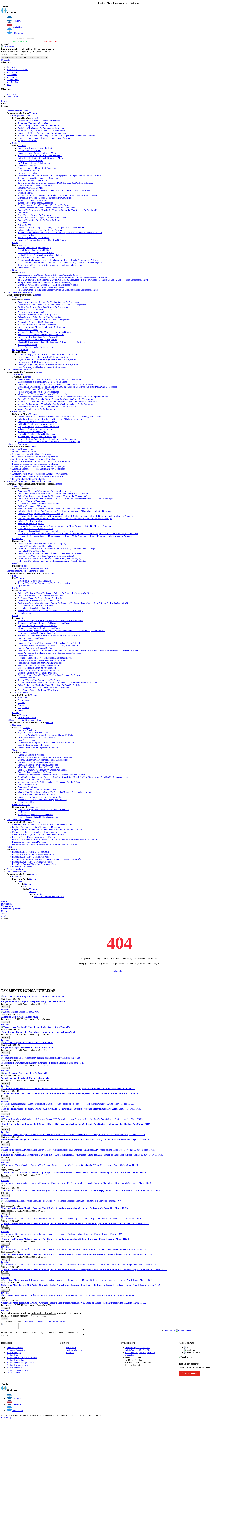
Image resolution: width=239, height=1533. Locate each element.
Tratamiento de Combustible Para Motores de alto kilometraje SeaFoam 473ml (38, 1032)
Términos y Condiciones (34, 1322)
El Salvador (17, 33)
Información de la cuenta (17, 69)
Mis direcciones (13, 72)
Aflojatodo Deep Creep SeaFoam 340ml (19, 1017)
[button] (119, 11)
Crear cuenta (12, 96)
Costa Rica (17, 27)
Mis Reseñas (12, 82)
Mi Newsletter (13, 79)
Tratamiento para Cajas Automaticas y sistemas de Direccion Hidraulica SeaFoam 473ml (42, 1063)
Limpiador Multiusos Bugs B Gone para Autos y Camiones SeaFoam (33, 1001)
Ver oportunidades (189, 1373)
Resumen (11, 67)
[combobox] (14, 54)
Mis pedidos (12, 74)
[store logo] (7, 46)
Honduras (16, 21)
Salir (9, 84)
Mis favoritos (12, 77)
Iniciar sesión (12, 94)
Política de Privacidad (58, 1322)
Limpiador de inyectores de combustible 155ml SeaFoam (27, 1047)
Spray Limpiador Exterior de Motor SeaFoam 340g (25, 1078)
